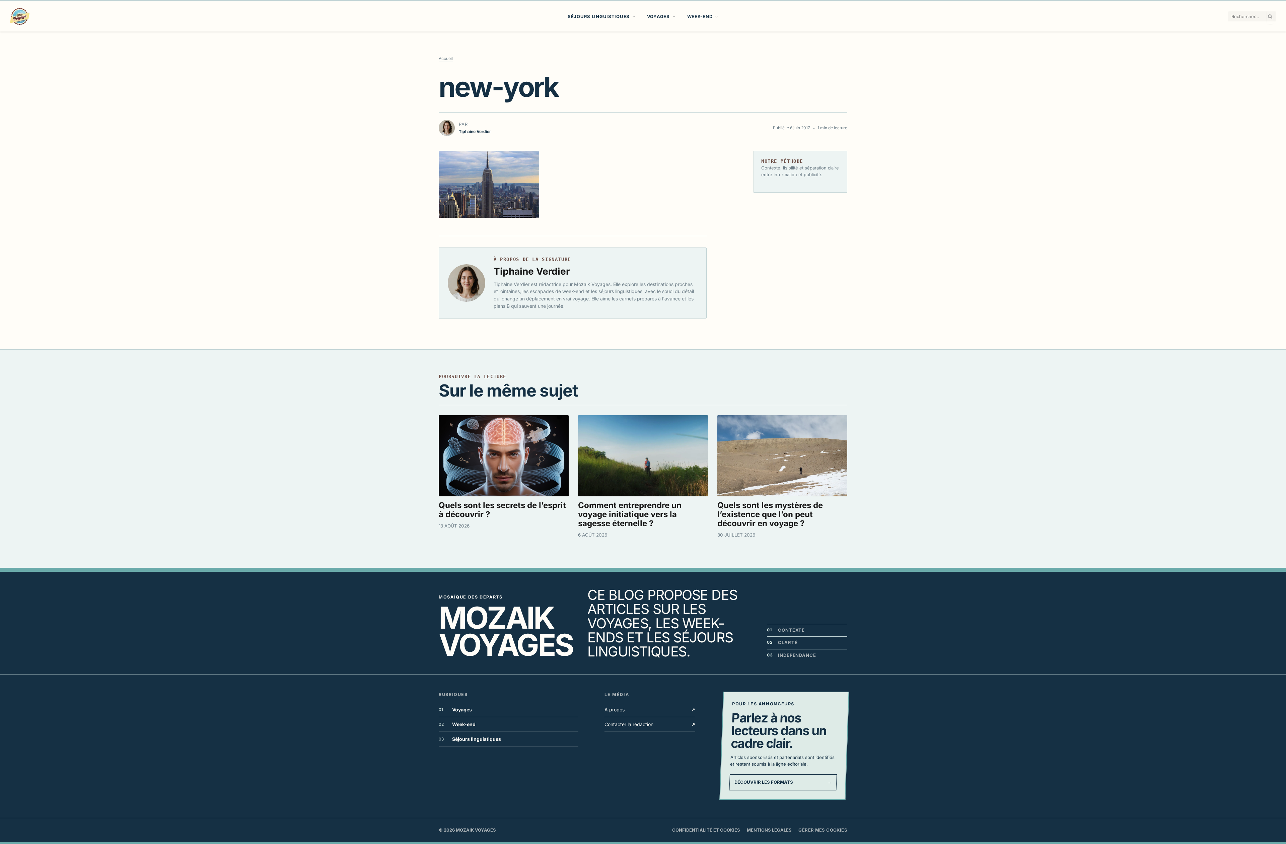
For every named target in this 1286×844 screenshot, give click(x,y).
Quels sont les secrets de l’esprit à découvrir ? (502, 509)
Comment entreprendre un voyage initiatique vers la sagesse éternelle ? (630, 514)
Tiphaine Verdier (532, 271)
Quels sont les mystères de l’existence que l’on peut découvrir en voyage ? (770, 514)
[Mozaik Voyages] (19, 16)
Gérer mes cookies (822, 830)
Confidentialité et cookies (706, 830)
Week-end (700, 16)
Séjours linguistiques (599, 16)
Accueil (446, 58)
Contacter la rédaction (649, 724)
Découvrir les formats (783, 782)
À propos (649, 709)
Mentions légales (769, 830)
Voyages (658, 16)
